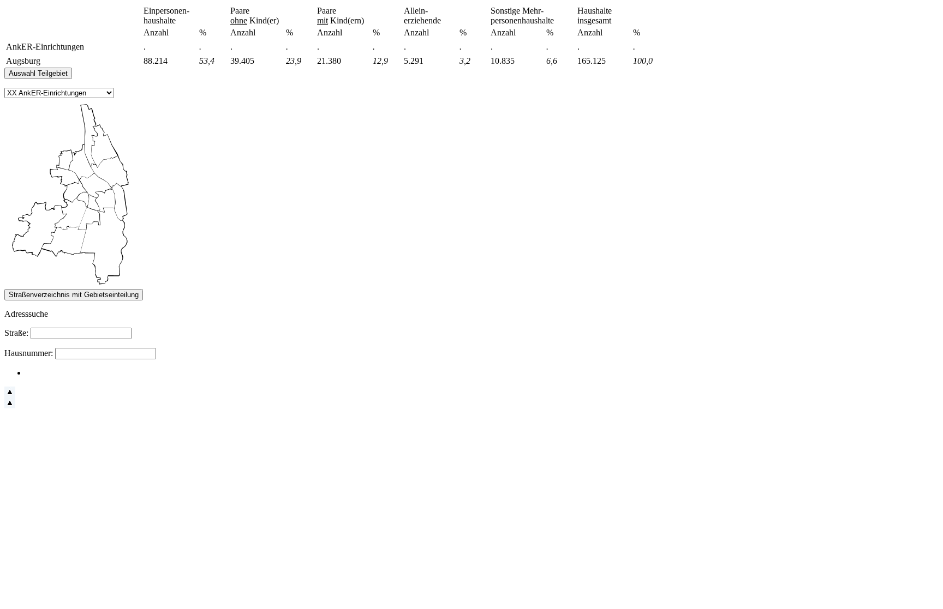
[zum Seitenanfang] (9, 394)
